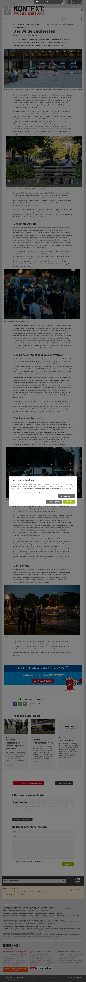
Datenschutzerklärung (33, 492)
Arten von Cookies (65, 496)
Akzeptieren (68, 502)
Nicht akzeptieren (54, 502)
